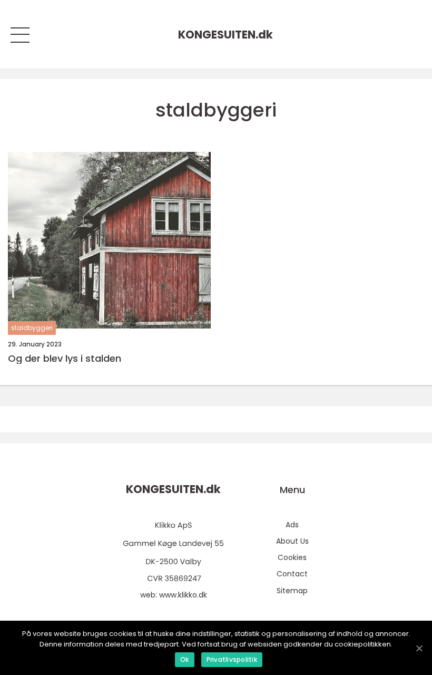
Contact (292, 573)
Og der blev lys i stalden (64, 358)
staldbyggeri (32, 327)
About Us (292, 541)
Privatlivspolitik (232, 659)
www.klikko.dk (183, 595)
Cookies (292, 557)
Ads (292, 524)
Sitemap (292, 590)
